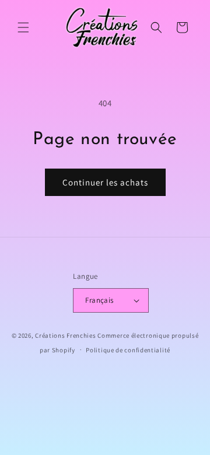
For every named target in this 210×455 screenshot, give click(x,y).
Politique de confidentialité (128, 350)
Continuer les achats (105, 182)
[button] (23, 27)
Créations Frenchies (65, 335)
